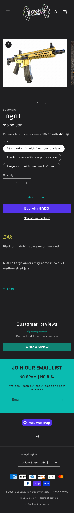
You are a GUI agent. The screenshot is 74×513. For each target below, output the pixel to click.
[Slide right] (45, 102)
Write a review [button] (36, 347)
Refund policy (60, 491)
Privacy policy (28, 498)
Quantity (8, 175)
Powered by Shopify (38, 492)
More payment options (37, 218)
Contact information (39, 504)
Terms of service (49, 498)
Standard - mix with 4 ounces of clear (33, 148)
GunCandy (20, 492)
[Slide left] (28, 102)
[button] (8, 12)
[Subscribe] (61, 399)
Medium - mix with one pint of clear (32, 157)
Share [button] (11, 288)
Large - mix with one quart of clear (31, 166)
